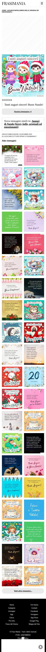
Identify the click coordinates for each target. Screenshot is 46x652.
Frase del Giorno (12, 624)
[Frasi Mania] (13, 3)
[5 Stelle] (11, 100)
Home (12, 605)
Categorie (11, 608)
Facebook (34, 611)
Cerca (12, 618)
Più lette (12, 621)
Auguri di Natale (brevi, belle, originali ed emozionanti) (23, 124)
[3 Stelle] (7, 100)
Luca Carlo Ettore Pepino (14, 136)
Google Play (34, 621)
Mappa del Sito (34, 624)
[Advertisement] (23, 33)
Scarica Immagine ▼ (23, 112)
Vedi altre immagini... (23, 591)
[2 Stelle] (5, 100)
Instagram (34, 614)
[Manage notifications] (41, 647)
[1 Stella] (3, 100)
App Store (34, 618)
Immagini (11, 611)
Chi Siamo (34, 605)
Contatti (34, 608)
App (11, 614)
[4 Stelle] (9, 100)
